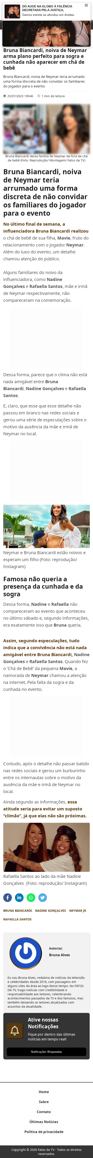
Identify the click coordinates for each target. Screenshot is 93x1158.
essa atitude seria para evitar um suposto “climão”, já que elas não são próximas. (45, 809)
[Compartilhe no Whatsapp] (31, 897)
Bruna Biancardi (17, 910)
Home (44, 1091)
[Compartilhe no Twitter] (42, 897)
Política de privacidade (43, 1131)
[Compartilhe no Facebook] (7, 897)
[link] (26, 953)
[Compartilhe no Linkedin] (19, 897)
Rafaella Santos (17, 919)
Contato (44, 1111)
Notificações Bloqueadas (46, 1051)
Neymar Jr (77, 910)
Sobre (44, 1101)
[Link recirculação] (12, 11)
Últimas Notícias (43, 1121)
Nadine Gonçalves (50, 910)
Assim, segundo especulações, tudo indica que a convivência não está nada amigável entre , (45, 647)
